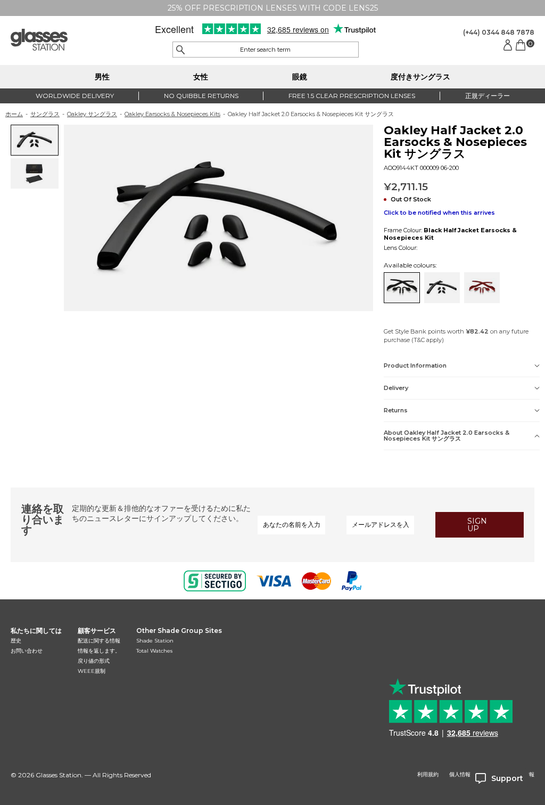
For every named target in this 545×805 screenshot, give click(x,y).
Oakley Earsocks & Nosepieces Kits (172, 114)
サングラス (45, 114)
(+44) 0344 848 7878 (498, 32)
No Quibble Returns (201, 96)
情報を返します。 (99, 650)
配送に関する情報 (99, 640)
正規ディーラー (487, 96)
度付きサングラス (420, 77)
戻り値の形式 (94, 660)
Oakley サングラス (92, 114)
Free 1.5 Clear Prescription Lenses (351, 96)
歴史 (16, 640)
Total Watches (154, 650)
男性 (102, 77)
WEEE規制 (91, 671)
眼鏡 (299, 77)
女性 (200, 77)
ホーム (14, 114)
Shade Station (155, 640)
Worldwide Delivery (75, 96)
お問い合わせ (27, 650)
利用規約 (428, 774)
